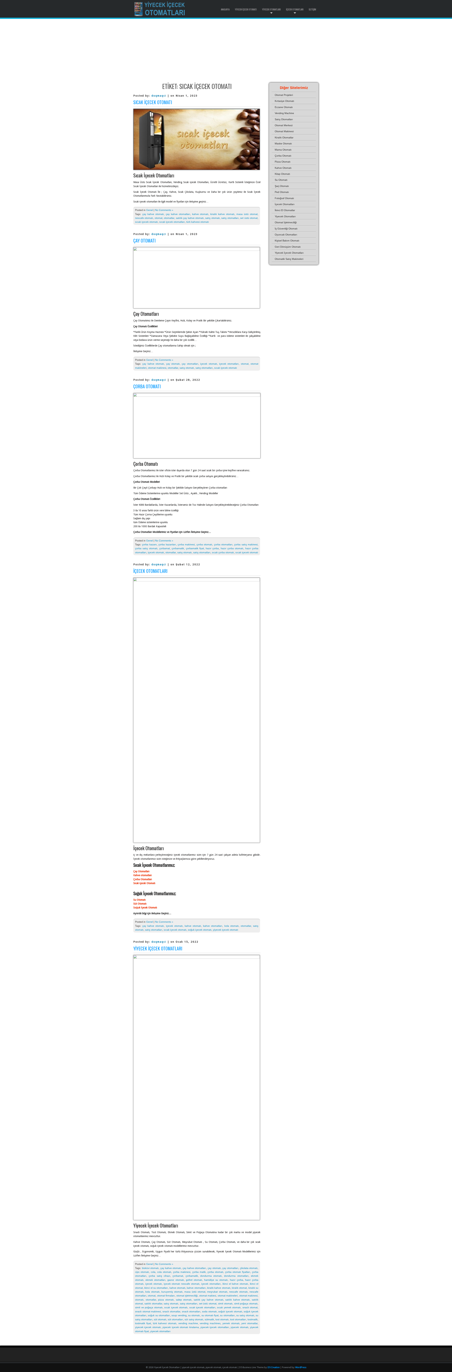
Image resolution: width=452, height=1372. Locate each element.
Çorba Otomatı (147, 386)
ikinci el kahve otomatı (235, 1283)
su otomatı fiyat (210, 1315)
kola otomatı (231, 925)
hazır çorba (212, 548)
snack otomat (250, 1307)
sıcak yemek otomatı (229, 1307)
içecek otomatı (208, 363)
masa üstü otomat (247, 214)
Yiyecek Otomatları (271, 9)
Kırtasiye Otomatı (284, 101)
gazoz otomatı (175, 1279)
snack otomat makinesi (148, 1311)
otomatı (139, 1299)
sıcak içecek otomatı (146, 221)
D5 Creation (274, 1367)
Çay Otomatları (141, 871)
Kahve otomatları (142, 875)
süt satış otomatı (194, 1319)
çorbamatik (178, 548)
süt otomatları (175, 1319)
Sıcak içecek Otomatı (144, 883)
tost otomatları (238, 1319)
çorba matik (199, 1272)
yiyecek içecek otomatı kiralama (180, 1327)
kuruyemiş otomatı (171, 1291)
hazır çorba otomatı (232, 548)
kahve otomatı (200, 214)
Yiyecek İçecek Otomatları (157, 948)
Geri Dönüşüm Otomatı (288, 246)
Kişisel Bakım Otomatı (287, 240)
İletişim (312, 9)
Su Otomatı (139, 899)
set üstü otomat (249, 218)
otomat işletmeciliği (187, 1295)
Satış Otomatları (284, 119)
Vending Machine (284, 113)
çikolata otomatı (249, 1268)
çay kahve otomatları (178, 214)
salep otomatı (184, 1299)
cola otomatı (164, 1272)
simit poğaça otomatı (246, 1303)
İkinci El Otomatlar (285, 210)
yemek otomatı (231, 1323)
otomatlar (169, 218)
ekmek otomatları (155, 1279)
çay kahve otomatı (153, 214)
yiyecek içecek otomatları (214, 1327)
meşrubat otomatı (217, 1291)
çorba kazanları (167, 544)
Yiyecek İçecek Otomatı (246, 9)
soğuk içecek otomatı (200, 929)
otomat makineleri (228, 1295)
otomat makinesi (157, 367)
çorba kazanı (149, 544)
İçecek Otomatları (295, 9)
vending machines (210, 1323)
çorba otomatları (223, 544)
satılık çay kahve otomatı (190, 218)
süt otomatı (160, 1319)
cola (153, 1272)
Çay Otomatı (144, 240)
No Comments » (164, 210)
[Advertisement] (226, 50)
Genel (149, 210)
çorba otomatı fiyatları (237, 1272)
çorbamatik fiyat (195, 548)
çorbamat (164, 548)
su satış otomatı (245, 1315)
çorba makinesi (186, 544)
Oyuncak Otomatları (286, 234)
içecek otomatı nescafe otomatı (182, 1283)
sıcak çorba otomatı (223, 552)
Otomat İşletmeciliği (286, 222)
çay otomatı (173, 363)
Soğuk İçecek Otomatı (145, 907)
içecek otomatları (229, 363)
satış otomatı (212, 218)
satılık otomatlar (153, 1303)
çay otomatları (190, 363)
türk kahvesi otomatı (197, 221)
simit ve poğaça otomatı (149, 1307)
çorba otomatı (204, 544)
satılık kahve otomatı (237, 1299)
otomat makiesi (207, 1295)
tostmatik (253, 1319)
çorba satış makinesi (246, 544)
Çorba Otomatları (142, 879)
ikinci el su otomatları (156, 1287)
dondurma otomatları (236, 1275)
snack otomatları (191, 1311)
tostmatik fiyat (143, 1323)
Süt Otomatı (139, 903)
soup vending (178, 1315)
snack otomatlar (171, 1311)
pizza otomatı (166, 1299)
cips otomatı (142, 1272)
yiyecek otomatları (160, 1331)
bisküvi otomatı (150, 1268)
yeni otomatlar (249, 1323)
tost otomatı (222, 1319)
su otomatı (194, 1315)
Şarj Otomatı (282, 186)
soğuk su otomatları (159, 1315)
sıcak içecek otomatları (172, 221)
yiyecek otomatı (239, 1327)
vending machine (188, 1323)
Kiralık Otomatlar (284, 137)
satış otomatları (230, 218)
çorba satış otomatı (146, 548)
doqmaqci (158, 95)
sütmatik (209, 1319)
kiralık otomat (239, 1287)
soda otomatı (209, 1311)
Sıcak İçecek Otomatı (152, 102)
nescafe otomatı (144, 218)
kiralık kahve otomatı (222, 214)
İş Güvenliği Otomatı (286, 228)
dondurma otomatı (211, 1275)
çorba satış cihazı (159, 1275)
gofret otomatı (194, 1279)
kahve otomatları (212, 925)
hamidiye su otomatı (216, 1279)
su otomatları (227, 1315)
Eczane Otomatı (284, 107)
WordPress (300, 1367)
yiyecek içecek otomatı (225, 929)
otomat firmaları (166, 1295)
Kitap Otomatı (282, 173)
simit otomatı (225, 1303)
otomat (158, 218)
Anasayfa (225, 9)
